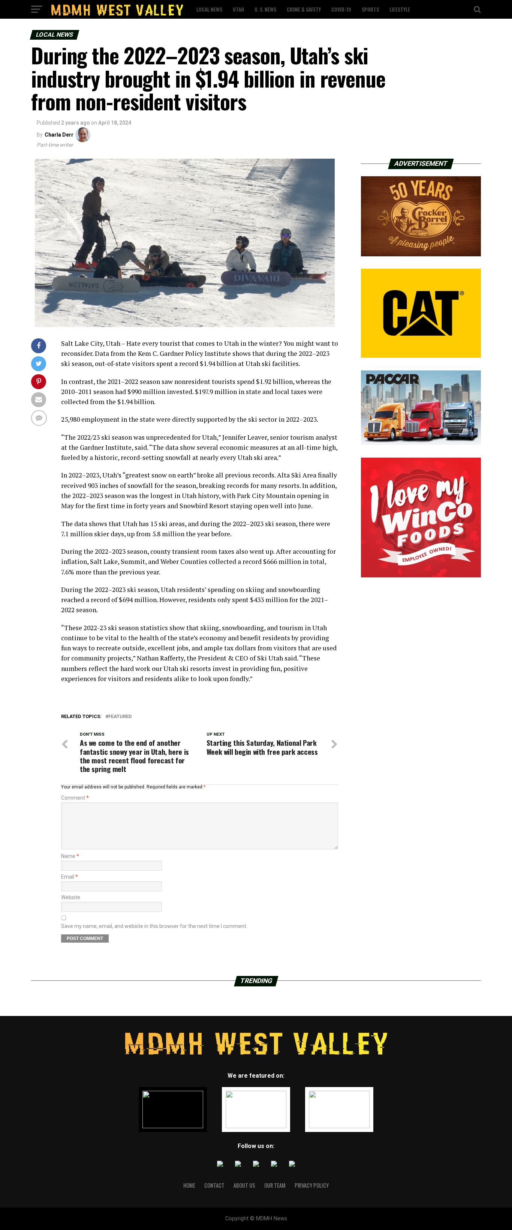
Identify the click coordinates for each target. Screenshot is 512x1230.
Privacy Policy (312, 1185)
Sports (370, 9)
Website (70, 897)
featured (120, 716)
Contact (214, 1185)
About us (244, 1185)
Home (189, 1185)
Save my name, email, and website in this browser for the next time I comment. (154, 926)
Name (70, 856)
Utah (238, 9)
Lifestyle (399, 9)
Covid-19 (341, 9)
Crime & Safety (304, 9)
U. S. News (265, 9)
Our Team (275, 1185)
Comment (75, 797)
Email (69, 876)
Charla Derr (59, 135)
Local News (209, 9)
